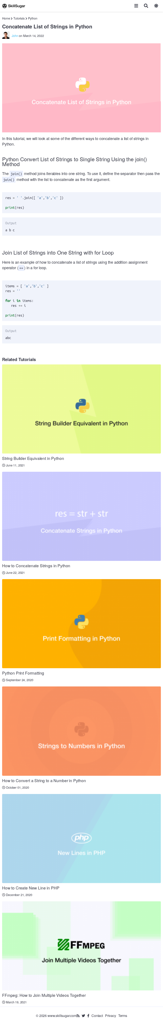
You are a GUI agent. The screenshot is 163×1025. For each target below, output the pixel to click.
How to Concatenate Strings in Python (36, 565)
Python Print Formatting (23, 673)
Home (6, 18)
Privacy (110, 1015)
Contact (97, 1015)
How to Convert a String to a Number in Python (44, 780)
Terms (122, 1015)
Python (32, 18)
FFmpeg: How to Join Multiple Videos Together (44, 995)
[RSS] (78, 1015)
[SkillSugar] (13, 6)
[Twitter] (83, 1015)
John (15, 35)
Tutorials (19, 18)
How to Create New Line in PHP (30, 888)
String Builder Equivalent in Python (33, 458)
